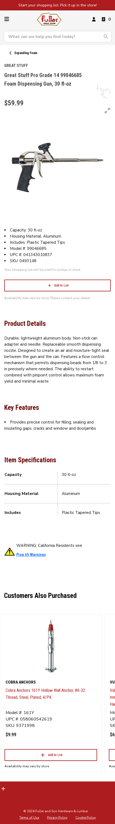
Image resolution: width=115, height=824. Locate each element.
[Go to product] (51, 646)
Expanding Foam (25, 53)
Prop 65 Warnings (31, 554)
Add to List (61, 285)
